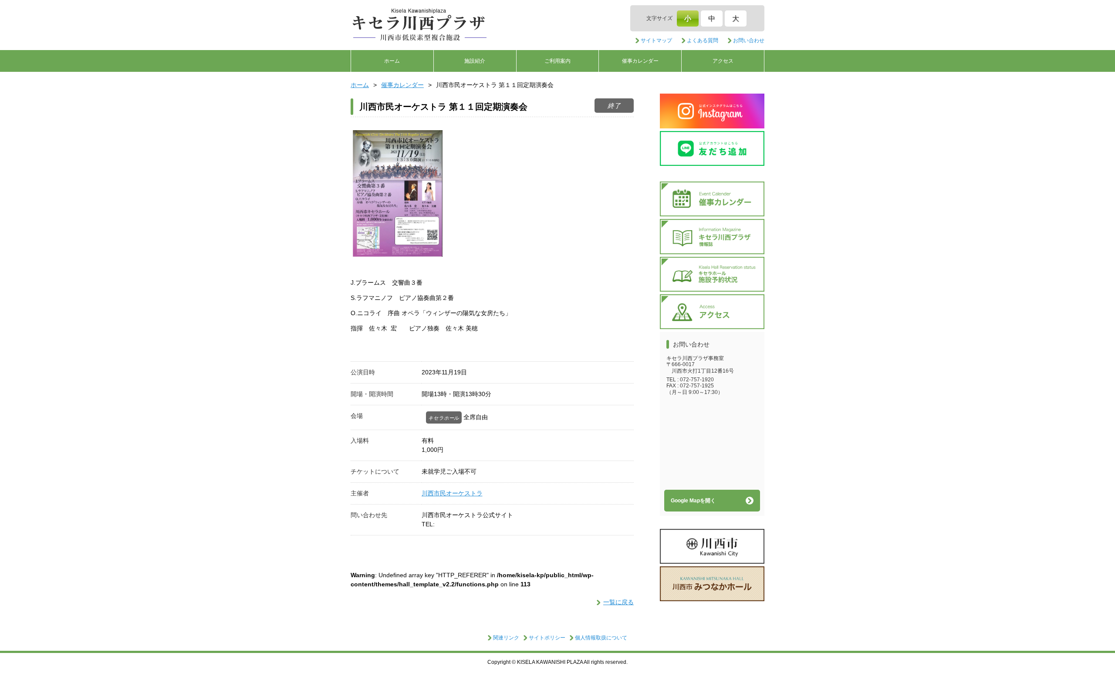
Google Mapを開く (693, 501)
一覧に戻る (618, 602)
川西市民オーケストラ (452, 493)
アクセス (723, 61)
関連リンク (506, 638)
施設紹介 (474, 61)
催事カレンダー (640, 61)
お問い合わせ (748, 40)
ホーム (392, 61)
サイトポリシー (547, 638)
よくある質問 (702, 40)
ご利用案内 (557, 61)
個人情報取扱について (601, 638)
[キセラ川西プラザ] (420, 25)
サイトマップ (656, 40)
